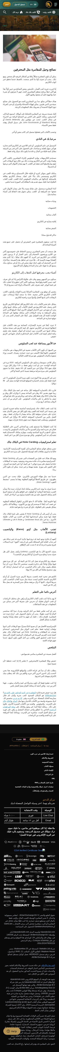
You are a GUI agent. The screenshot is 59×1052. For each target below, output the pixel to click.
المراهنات (7, 707)
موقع (13, 707)
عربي (15, 698)
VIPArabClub (50, 695)
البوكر (15, 701)
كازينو (20, 698)
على (12, 692)
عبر (27, 692)
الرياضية (53, 710)
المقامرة (32, 692)
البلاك (9, 701)
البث (23, 692)
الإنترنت (7, 692)
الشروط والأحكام (48, 965)
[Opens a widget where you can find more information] (11, 1031)
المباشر (18, 692)
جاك (4, 701)
